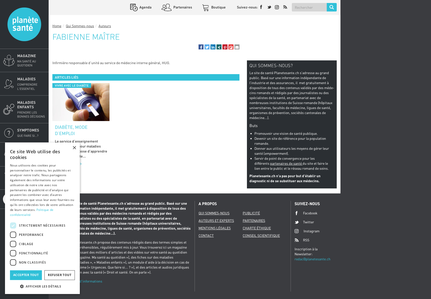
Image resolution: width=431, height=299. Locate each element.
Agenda (145, 7)
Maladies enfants (31, 109)
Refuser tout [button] (59, 275)
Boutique (218, 7)
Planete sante (24, 24)
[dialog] (42, 218)
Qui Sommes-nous (80, 26)
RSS (306, 240)
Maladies (27, 83)
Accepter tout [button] (26, 275)
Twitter (308, 222)
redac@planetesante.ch (312, 259)
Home (56, 26)
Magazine (26, 60)
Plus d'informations (87, 281)
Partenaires (182, 7)
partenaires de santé (286, 163)
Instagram (312, 231)
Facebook (310, 213)
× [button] (74, 148)
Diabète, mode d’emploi (71, 130)
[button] (201, 46)
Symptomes (28, 133)
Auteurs (105, 26)
